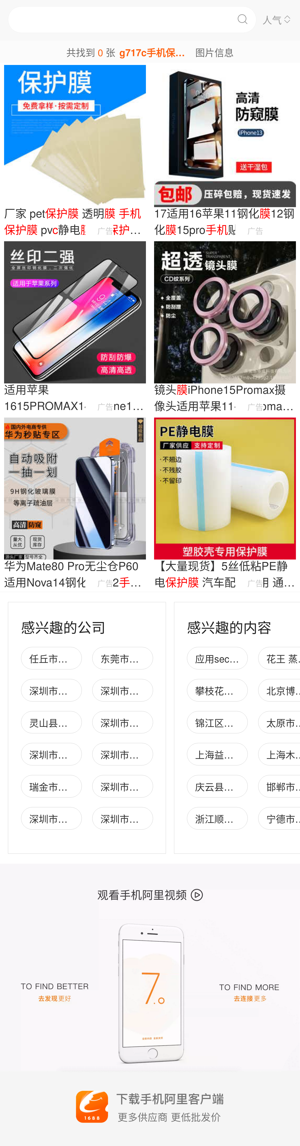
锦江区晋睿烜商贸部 (238, 722)
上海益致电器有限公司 (243, 754)
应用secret (218, 658)
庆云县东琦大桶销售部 (243, 786)
